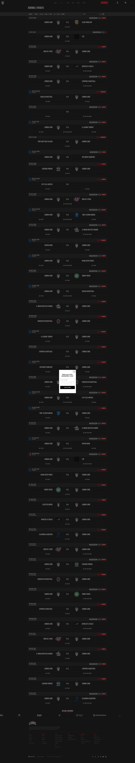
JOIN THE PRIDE (67, 387)
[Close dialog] (74, 371)
